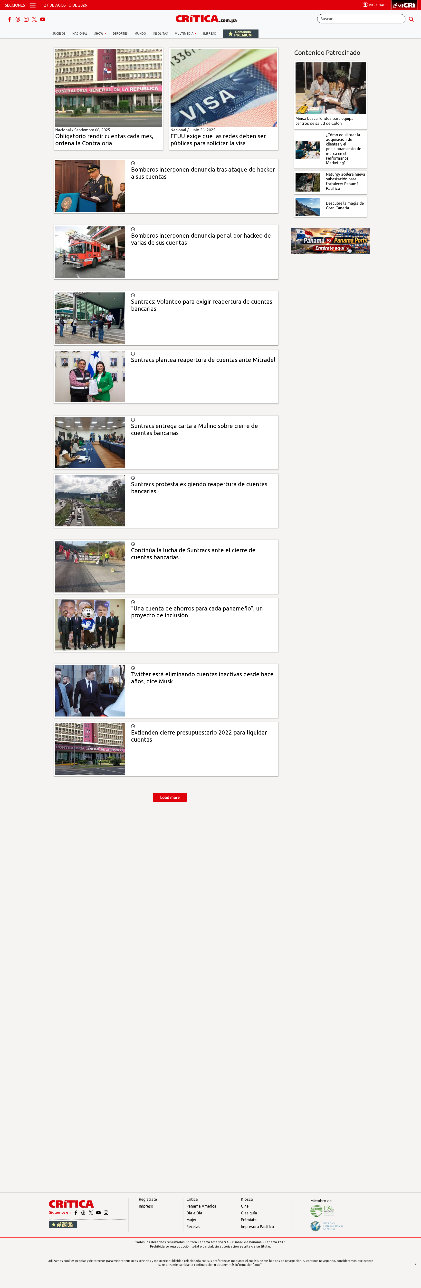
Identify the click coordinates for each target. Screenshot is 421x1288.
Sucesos (59, 33)
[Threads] (18, 19)
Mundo (140, 33)
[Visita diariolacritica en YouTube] (98, 1212)
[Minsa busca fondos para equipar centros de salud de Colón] (331, 88)
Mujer (191, 1220)
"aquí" (257, 1264)
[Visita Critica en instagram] (106, 1212)
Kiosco (247, 1199)
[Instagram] (26, 19)
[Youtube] (42, 19)
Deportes (120, 33)
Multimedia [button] (184, 33)
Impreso (209, 33)
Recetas (193, 1226)
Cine (245, 1206)
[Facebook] (10, 19)
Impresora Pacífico (257, 1226)
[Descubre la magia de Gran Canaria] (308, 206)
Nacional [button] (79, 33)
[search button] (411, 18)
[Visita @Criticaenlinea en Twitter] (83, 1212)
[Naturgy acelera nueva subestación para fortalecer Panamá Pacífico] (308, 182)
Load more (170, 797)
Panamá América (201, 1206)
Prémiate (249, 1220)
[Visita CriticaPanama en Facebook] (76, 1212)
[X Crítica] (35, 19)
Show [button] (99, 33)
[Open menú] (32, 5)
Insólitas (160, 33)
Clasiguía (249, 1213)
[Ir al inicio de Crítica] (208, 18)
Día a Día (194, 1213)
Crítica (192, 1199)
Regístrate (148, 1199)
